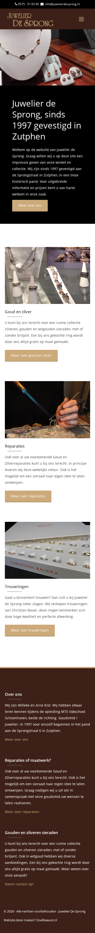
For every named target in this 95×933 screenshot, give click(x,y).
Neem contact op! (19, 884)
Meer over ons (30, 205)
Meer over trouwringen (30, 630)
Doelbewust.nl (46, 920)
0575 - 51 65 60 (29, 4)
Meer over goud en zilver (31, 355)
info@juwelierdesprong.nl (62, 4)
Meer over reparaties (28, 496)
